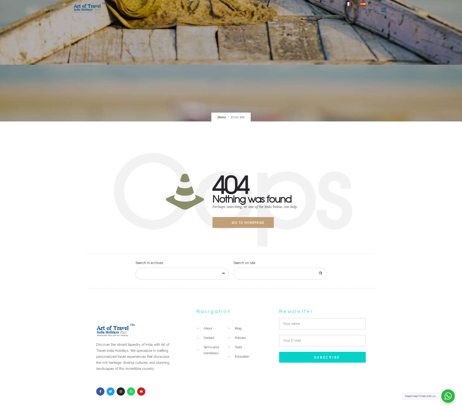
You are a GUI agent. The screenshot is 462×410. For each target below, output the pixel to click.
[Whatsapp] (131, 391)
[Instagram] (121, 391)
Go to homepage (248, 222)
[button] (368, 15)
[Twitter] (111, 391)
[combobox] (182, 274)
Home (222, 117)
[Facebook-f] (100, 391)
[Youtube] (141, 391)
